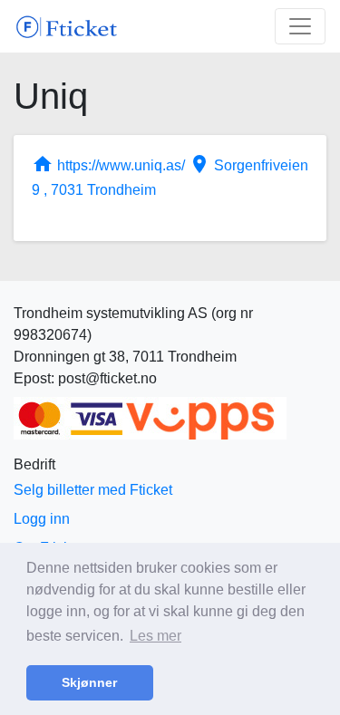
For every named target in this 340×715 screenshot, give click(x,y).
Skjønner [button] (89, 682)
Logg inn (42, 519)
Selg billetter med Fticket (93, 490)
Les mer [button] (155, 635)
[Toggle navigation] (300, 26)
